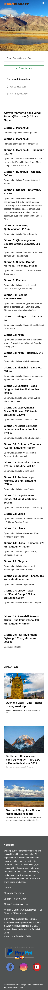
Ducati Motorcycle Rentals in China (22, 926)
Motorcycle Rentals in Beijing (19, 936)
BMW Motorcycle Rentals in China (21, 919)
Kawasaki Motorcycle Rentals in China (23, 922)
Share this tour (25, 68)
